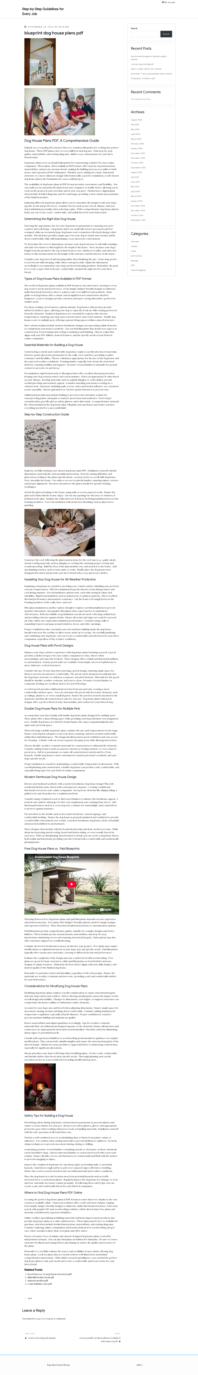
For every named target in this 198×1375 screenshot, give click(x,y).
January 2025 (136, 201)
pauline (64, 27)
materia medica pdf (38, 1280)
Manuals (134, 260)
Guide (133, 251)
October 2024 (137, 215)
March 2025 (136, 196)
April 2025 (135, 191)
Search (134, 28)
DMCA (139, 1365)
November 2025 (138, 158)
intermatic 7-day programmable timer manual (151, 73)
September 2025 (138, 167)
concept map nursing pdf (142, 64)
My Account (169, 2)
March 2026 (136, 139)
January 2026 (136, 148)
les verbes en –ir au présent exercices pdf (50, 1274)
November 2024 (138, 210)
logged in (40, 1318)
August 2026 (136, 120)
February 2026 (137, 143)
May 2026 (135, 129)
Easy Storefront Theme (58, 1365)
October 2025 (137, 163)
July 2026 (135, 124)
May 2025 (135, 186)
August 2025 (136, 172)
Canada (134, 246)
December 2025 (138, 153)
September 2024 (138, 220)
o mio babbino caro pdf (40, 1283)
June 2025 (135, 182)
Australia (135, 241)
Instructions (136, 256)
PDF (30, 1298)
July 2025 (135, 177)
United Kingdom (138, 270)
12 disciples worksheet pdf (143, 78)
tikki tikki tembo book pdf (41, 1277)
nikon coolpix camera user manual (146, 69)
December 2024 (138, 206)
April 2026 (135, 134)
